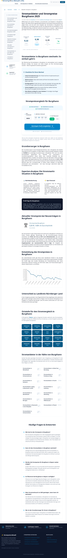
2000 (39, 118)
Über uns (48, 537)
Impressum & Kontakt (51, 541)
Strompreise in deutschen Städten (32, 537)
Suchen (62, 2)
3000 (42, 118)
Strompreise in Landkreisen (30, 539)
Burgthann (33, 19)
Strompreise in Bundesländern (31, 541)
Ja (52, 119)
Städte (15, 9)
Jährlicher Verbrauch (40, 114)
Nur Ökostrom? (54, 116)
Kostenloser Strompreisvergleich (31, 544)
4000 (46, 118)
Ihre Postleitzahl (28, 114)
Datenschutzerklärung (51, 539)
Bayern (60, 19)
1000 (36, 118)
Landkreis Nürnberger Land (46, 19)
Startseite (10, 9)
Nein (57, 119)
